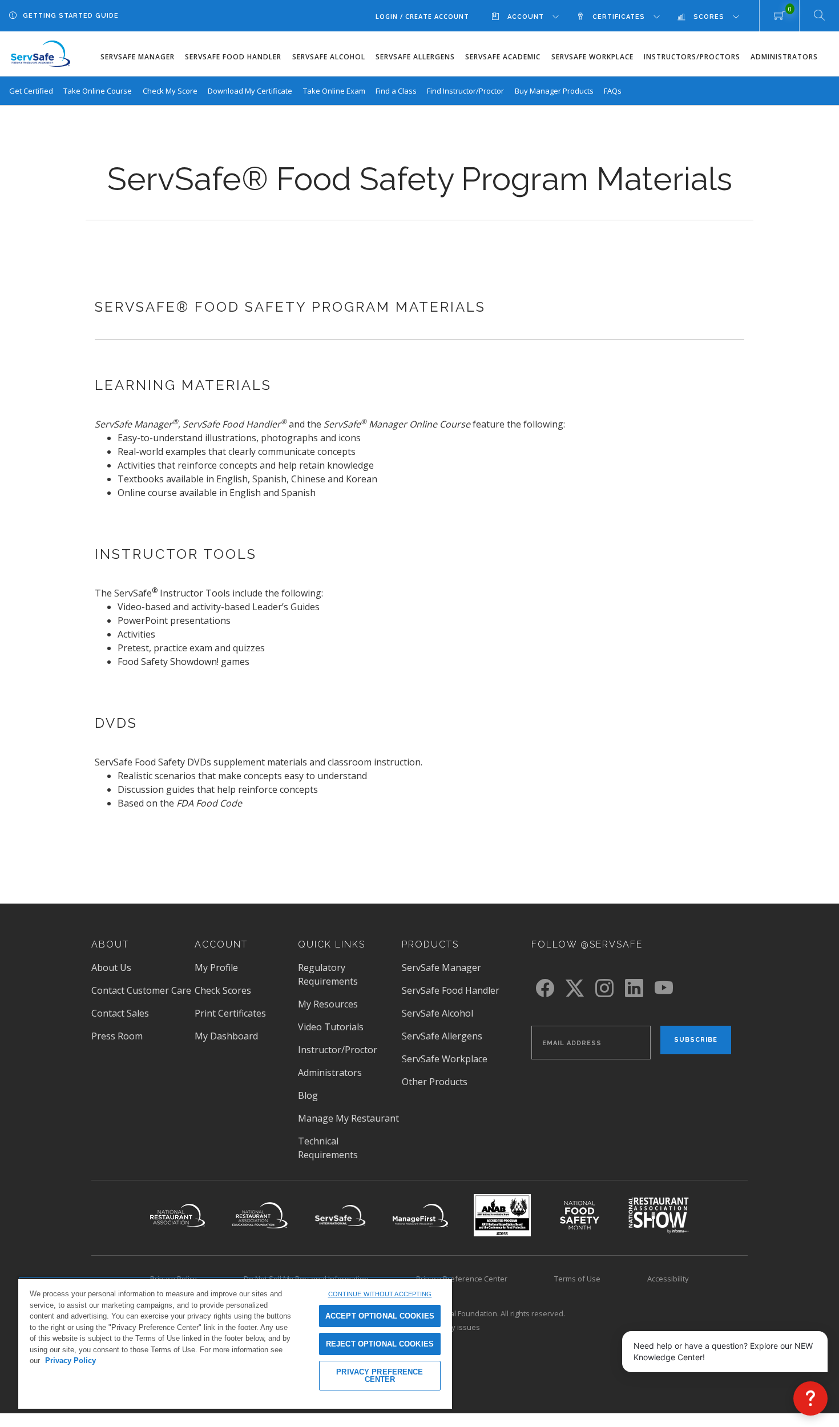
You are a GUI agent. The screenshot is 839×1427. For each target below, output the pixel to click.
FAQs (613, 91)
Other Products (434, 1081)
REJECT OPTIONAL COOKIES (380, 1344)
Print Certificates (230, 1013)
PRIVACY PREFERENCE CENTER (379, 1376)
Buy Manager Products (554, 91)
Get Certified (31, 91)
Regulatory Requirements (328, 974)
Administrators (784, 57)
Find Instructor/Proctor (465, 91)
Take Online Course (97, 91)
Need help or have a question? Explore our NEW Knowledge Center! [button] (723, 1351)
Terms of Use (577, 1278)
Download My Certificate (250, 91)
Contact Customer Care (141, 990)
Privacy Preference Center (461, 1278)
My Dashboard (226, 1036)
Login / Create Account (422, 16)
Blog (308, 1095)
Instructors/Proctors (692, 57)
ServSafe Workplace (592, 57)
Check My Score (170, 91)
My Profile (216, 967)
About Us (111, 967)
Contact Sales (120, 1013)
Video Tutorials (331, 1027)
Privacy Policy (70, 1360)
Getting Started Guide (71, 15)
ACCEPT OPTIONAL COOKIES (379, 1316)
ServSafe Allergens (415, 57)
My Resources (328, 1004)
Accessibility (668, 1278)
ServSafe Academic (502, 57)
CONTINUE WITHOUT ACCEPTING (380, 1294)
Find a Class (396, 91)
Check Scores (223, 990)
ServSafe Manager (137, 57)
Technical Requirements (328, 1148)
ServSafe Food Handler (233, 57)
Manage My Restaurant (348, 1118)
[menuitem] (533, 16)
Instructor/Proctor (337, 1049)
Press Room (133, 1036)
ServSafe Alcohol (328, 57)
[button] (810, 1398)
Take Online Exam (334, 91)
